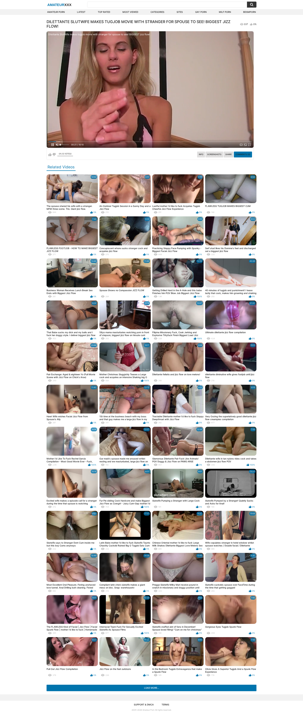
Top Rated (104, 12)
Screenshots (214, 154)
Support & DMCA (144, 704)
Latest (81, 12)
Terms (165, 704)
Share (228, 154)
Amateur (59, 5)
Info (201, 154)
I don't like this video (54, 154)
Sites (180, 12)
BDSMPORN (249, 12)
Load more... (151, 687)
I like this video (50, 154)
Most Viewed (130, 12)
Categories (157, 12)
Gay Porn (201, 12)
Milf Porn (225, 12)
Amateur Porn (56, 12)
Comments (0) (243, 154)
